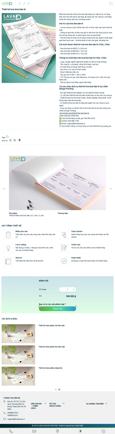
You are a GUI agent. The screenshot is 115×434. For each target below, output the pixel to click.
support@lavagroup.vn (16, 419)
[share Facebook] (10, 140)
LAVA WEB (79, 426)
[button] (56, 390)
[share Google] (14, 140)
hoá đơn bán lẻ (91, 44)
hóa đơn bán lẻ (68, 14)
